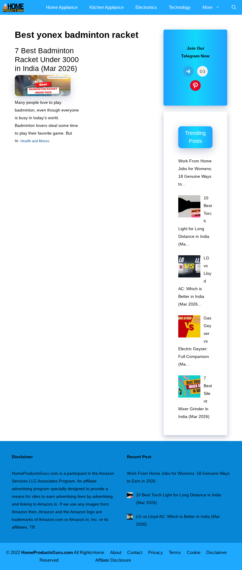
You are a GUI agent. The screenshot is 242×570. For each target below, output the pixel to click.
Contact (134, 552)
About (115, 552)
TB (32, 527)
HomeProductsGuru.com (47, 552)
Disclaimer (216, 552)
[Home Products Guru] (13, 7)
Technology (180, 7)
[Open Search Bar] (234, 7)
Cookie (193, 552)
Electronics (146, 7)
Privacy (155, 552)
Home (98, 552)
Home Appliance (62, 7)
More (207, 7)
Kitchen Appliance (106, 7)
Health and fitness (34, 141)
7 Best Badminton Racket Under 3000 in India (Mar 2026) (47, 59)
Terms (175, 552)
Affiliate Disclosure (113, 560)
